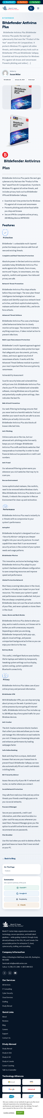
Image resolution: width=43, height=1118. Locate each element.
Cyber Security (7, 993)
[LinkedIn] (10, 973)
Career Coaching (8, 1066)
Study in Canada (8, 1061)
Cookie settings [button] (8, 1113)
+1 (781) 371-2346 (14, 967)
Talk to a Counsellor (9, 1070)
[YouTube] (15, 973)
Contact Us (6, 1038)
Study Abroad (7, 1006)
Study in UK (6, 1057)
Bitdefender (8, 18)
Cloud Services (7, 997)
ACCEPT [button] (20, 1113)
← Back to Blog (8, 858)
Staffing (5, 1002)
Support (5, 1034)
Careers (5, 1029)
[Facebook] (4, 973)
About (4, 1017)
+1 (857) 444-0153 (27, 967)
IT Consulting (7, 989)
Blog (4, 1025)
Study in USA (7, 1053)
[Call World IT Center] (31, 8)
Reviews (5, 1021)
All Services (6, 985)
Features (7, 871)
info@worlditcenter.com (18, 963)
